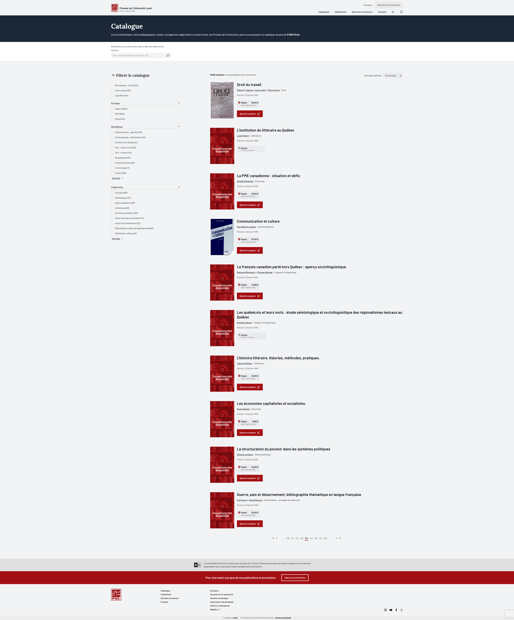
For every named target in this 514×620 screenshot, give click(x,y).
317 (320, 538)
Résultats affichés (372, 75)
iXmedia (235, 618)
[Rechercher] (167, 55)
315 (311, 538)
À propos (368, 5)
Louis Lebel (259, 90)
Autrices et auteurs (362, 11)
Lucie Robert (243, 135)
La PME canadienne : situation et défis (268, 175)
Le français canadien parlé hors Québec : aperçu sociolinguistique (291, 266)
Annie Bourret (255, 500)
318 (325, 538)
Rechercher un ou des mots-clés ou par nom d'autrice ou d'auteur (137, 48)
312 (297, 538)
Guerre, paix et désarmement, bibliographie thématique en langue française (299, 494)
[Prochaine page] (336, 538)
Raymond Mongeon (246, 272)
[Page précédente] (276, 538)
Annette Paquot (244, 322)
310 (287, 538)
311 (292, 538)
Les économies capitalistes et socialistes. (271, 403)
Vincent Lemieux (245, 454)
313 (301, 538)
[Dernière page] (340, 538)
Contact (382, 11)
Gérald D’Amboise (245, 181)
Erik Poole (241, 500)
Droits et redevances (220, 605)
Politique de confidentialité (283, 618)
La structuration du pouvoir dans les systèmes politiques (283, 449)
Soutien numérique (219, 598)
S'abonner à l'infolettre (294, 577)
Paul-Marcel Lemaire (246, 226)
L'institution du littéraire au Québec (265, 130)
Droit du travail (249, 84)
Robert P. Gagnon (245, 90)
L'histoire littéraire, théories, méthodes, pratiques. (278, 358)
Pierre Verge (274, 90)
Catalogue (323, 11)
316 (316, 538)
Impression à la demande (221, 602)
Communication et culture (258, 221)
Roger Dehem (243, 409)
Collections (340, 11)
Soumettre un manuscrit (388, 5)
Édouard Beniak (265, 272)
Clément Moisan (244, 363)
